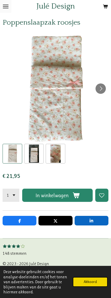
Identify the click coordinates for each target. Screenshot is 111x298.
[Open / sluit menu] (5, 6)
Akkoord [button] (90, 282)
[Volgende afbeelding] (101, 88)
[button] (12, 154)
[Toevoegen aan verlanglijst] (101, 195)
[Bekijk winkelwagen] (105, 6)
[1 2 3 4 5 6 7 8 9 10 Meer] (11, 195)
